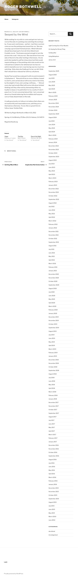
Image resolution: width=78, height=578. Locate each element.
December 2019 (54, 317)
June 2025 (52, 82)
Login (5, 562)
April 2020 (52, 303)
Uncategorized (53, 535)
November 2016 (54, 449)
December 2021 (53, 231)
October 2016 (53, 452)
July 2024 (52, 121)
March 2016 (52, 477)
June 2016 (52, 466)
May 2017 (52, 427)
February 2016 (53, 481)
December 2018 (54, 360)
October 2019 (53, 324)
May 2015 (52, 513)
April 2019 (52, 345)
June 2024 (52, 124)
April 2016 (52, 474)
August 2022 (53, 203)
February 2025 (53, 96)
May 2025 (52, 85)
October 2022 (53, 196)
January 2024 (53, 142)
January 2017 (53, 441)
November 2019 (54, 320)
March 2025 (52, 92)
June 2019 (52, 338)
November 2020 (54, 278)
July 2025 (52, 78)
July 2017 (51, 420)
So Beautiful (52, 53)
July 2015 (51, 506)
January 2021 (53, 270)
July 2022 (51, 206)
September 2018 (54, 370)
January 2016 (53, 484)
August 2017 (52, 417)
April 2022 (52, 217)
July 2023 (52, 163)
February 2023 (53, 181)
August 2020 (53, 288)
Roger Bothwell (23, 7)
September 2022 (54, 199)
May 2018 (52, 384)
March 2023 (52, 178)
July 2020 (52, 292)
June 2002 (52, 520)
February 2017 (53, 438)
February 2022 (53, 224)
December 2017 (53, 402)
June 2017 (52, 424)
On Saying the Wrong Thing (57, 49)
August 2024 (53, 117)
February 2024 (53, 139)
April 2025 (52, 89)
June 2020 (52, 295)
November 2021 (54, 235)
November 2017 (54, 406)
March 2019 (52, 349)
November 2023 (54, 149)
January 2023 (53, 185)
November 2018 (54, 363)
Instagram (15, 19)
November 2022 (54, 192)
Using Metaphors (54, 56)
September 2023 (54, 156)
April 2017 (52, 431)
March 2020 (52, 306)
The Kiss (20, 136)
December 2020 (54, 274)
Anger (6, 136)
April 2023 (52, 174)
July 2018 (51, 377)
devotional (11, 151)
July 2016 (51, 463)
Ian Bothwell (24, 31)
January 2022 (53, 228)
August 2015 (53, 502)
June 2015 (52, 509)
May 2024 (52, 128)
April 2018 (52, 388)
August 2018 (53, 374)
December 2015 (54, 488)
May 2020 (52, 299)
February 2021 (53, 267)
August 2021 (52, 245)
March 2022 (52, 221)
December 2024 (54, 103)
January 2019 (53, 356)
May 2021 (52, 256)
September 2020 (54, 285)
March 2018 (52, 392)
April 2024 (52, 131)
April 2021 (52, 260)
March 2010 (52, 516)
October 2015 (53, 495)
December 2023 (54, 146)
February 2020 (53, 310)
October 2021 (53, 238)
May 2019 (52, 342)
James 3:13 (52, 60)
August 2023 (53, 160)
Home (6, 19)
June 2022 (52, 210)
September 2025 (54, 71)
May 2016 (52, 470)
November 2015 (54, 491)
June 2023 (52, 167)
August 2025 (53, 74)
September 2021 (54, 242)
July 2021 (51, 249)
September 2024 (54, 114)
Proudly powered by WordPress (13, 573)
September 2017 (54, 413)
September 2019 (54, 327)
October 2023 (53, 153)
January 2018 (53, 399)
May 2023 (52, 171)
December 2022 (54, 188)
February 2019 (53, 352)
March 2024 (52, 135)
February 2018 (53, 395)
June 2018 (52, 381)
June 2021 (52, 253)
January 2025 (53, 99)
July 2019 (51, 335)
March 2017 (52, 434)
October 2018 (53, 367)
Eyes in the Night (36, 136)
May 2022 (52, 213)
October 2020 (53, 281)
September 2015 (54, 498)
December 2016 (54, 445)
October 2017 (53, 409)
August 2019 (53, 331)
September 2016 (54, 456)
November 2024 (54, 106)
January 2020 (53, 313)
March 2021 (52, 263)
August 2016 (53, 459)
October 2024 (53, 110)
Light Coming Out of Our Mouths (58, 45)
